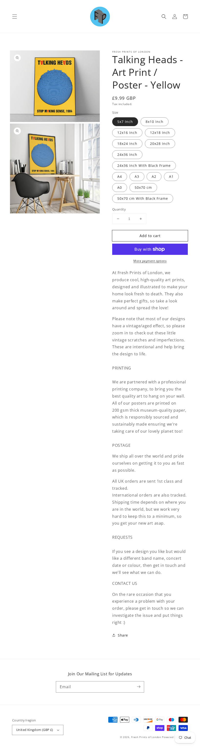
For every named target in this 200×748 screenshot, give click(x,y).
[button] (14, 16)
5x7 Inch (125, 121)
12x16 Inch (127, 132)
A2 (154, 176)
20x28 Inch (160, 143)
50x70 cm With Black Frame (142, 198)
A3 (137, 176)
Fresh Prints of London (146, 737)
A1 (171, 176)
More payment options (150, 261)
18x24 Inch (127, 143)
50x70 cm (143, 187)
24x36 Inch (127, 154)
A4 (119, 176)
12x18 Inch (160, 132)
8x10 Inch (154, 121)
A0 (119, 187)
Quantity (119, 209)
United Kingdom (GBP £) (34, 730)
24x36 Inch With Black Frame (144, 165)
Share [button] (123, 635)
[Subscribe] (138, 686)
